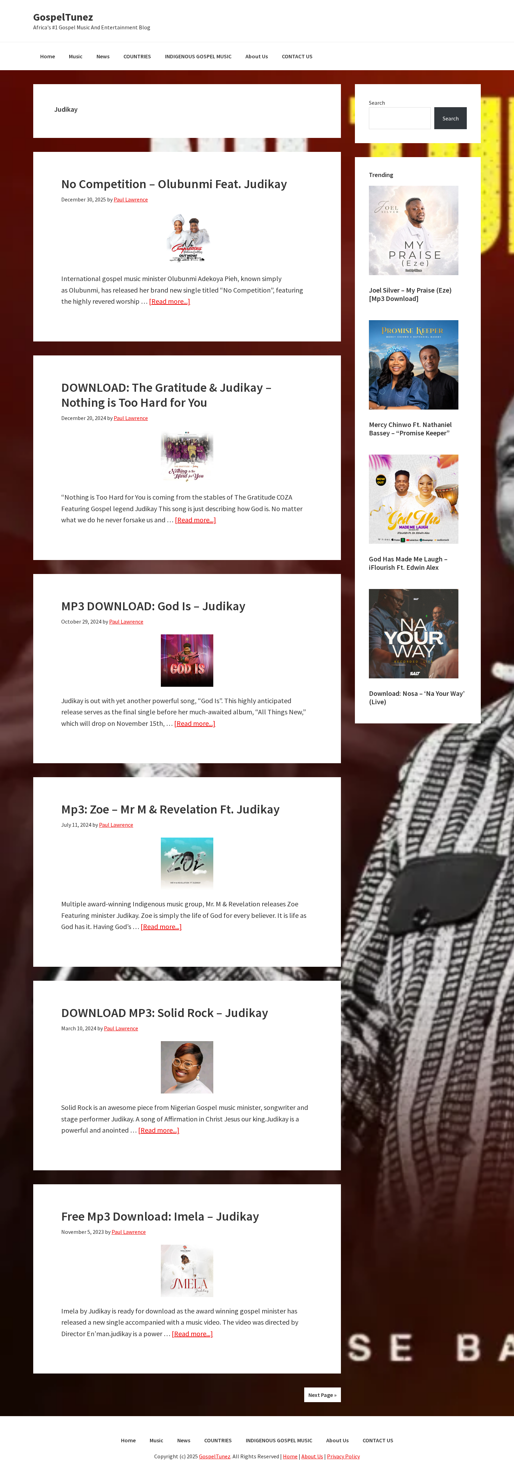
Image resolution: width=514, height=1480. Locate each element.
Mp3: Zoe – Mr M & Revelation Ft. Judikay (170, 809)
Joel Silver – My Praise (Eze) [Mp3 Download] (410, 294)
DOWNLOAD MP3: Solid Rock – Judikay (164, 1013)
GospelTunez (63, 16)
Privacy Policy (343, 1456)
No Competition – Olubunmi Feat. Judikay (174, 184)
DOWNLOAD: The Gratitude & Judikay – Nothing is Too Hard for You (166, 395)
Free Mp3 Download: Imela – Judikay (160, 1216)
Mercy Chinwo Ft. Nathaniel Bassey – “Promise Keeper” (410, 428)
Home (290, 1456)
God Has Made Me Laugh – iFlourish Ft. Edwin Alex (408, 563)
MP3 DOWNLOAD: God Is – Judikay (153, 606)
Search (377, 102)
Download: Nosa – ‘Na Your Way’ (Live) (417, 697)
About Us (312, 1456)
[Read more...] (169, 301)
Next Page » (322, 1394)
